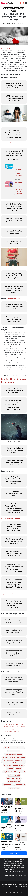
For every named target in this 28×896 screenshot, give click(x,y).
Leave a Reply (14, 853)
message (10, 768)
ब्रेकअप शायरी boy (8, 785)
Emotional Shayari (8, 8)
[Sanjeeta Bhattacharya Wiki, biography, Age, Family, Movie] (21, 801)
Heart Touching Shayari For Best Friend (14, 726)
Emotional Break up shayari (14, 124)
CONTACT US (12, 889)
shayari (14, 10)
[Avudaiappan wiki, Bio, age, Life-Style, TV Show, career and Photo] (21, 819)
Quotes (22, 8)
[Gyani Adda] (7, 3)
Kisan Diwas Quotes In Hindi (11, 729)
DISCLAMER (17, 886)
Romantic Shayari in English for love (13, 724)
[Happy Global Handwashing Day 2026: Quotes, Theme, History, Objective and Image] (9, 166)
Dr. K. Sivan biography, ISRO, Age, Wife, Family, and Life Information (7, 808)
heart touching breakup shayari (14, 765)
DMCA (17, 889)
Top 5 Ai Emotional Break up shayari (14, 772)
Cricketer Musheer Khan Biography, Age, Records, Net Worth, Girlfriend (7, 827)
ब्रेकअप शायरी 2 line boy (14, 778)
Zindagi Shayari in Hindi (14, 298)
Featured (16, 8)
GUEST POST (4, 886)
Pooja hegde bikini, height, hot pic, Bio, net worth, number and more (20, 845)
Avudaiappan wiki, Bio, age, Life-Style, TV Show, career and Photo (20, 826)
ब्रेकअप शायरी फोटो (14, 788)
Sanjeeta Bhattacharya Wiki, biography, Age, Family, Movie (20, 809)
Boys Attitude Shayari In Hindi (12, 731)
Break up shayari (14, 751)
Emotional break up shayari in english (14, 757)
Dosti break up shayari (10, 518)
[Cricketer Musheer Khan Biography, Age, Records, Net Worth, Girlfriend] (7, 819)
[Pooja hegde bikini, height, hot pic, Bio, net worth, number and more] (21, 837)
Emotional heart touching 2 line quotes (14, 761)
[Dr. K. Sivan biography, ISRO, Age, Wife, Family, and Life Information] (7, 801)
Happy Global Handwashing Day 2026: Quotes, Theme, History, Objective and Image (19, 171)
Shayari (19, 768)
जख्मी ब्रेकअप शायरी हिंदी (14, 775)
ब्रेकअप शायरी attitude (14, 781)
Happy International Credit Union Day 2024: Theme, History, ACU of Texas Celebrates (7, 844)
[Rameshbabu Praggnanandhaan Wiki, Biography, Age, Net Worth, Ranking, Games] (9, 184)
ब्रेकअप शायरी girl (20, 785)
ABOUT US (10, 886)
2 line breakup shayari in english (14, 747)
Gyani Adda (6, 23)
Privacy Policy (24, 886)
